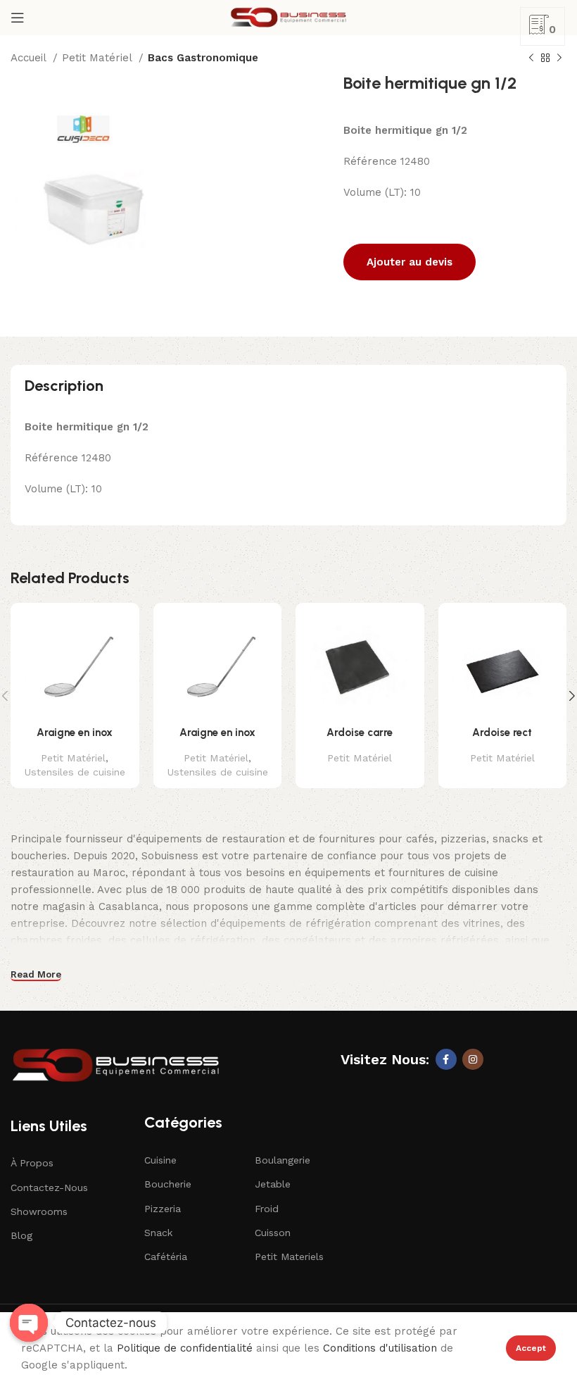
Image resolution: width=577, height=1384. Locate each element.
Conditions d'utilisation (380, 1348)
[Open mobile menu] (18, 18)
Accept (531, 1348)
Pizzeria (162, 1208)
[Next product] (559, 58)
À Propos (32, 1162)
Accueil (30, 57)
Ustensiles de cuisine (74, 772)
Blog (21, 1235)
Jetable (273, 1184)
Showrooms (39, 1211)
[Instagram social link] (472, 1059)
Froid (267, 1208)
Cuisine (160, 1160)
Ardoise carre (359, 732)
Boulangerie (282, 1160)
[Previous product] (531, 58)
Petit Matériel (98, 57)
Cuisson (273, 1232)
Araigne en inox (75, 732)
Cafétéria (165, 1256)
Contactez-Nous (49, 1187)
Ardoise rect (502, 732)
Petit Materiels (289, 1256)
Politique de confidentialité (185, 1348)
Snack (158, 1232)
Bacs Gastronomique (203, 57)
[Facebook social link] (446, 1059)
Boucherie (167, 1184)
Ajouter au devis (409, 262)
